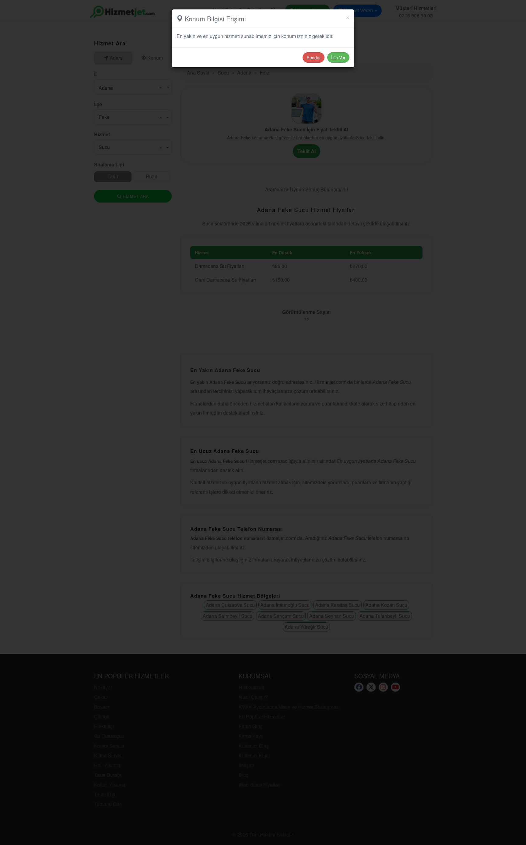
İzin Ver (338, 57)
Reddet (314, 57)
